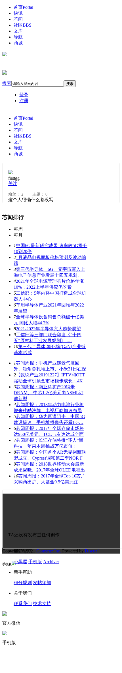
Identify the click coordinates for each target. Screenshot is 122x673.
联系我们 (23, 603)
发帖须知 (42, 582)
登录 (23, 94)
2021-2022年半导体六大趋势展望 (48, 328)
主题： (39, 194)
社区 (22, 25)
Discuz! (92, 550)
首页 (23, 7)
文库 (18, 31)
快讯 (18, 13)
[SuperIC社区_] (4, 54)
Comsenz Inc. (49, 550)
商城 (18, 42)
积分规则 (23, 582)
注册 (23, 100)
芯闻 (18, 19)
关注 (12, 183)
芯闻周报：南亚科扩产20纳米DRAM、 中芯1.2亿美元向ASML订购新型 (48, 392)
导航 (18, 37)
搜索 (6, 83)
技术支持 (42, 603)
